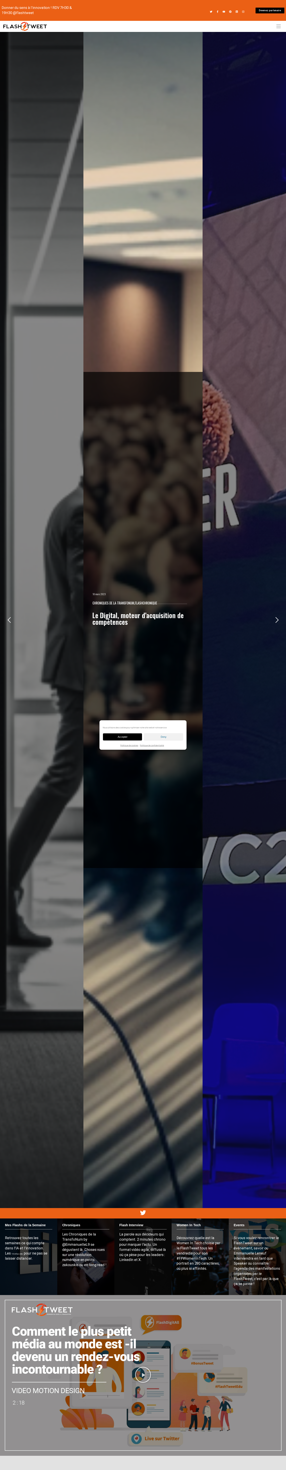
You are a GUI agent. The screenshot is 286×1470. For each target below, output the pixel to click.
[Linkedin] (237, 11)
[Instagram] (243, 11)
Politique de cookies (129, 745)
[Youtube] (224, 11)
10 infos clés (18, 1254)
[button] (143, 1375)
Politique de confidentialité (152, 745)
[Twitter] (211, 11)
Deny (164, 736)
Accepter (122, 736)
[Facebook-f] (217, 11)
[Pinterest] (230, 11)
